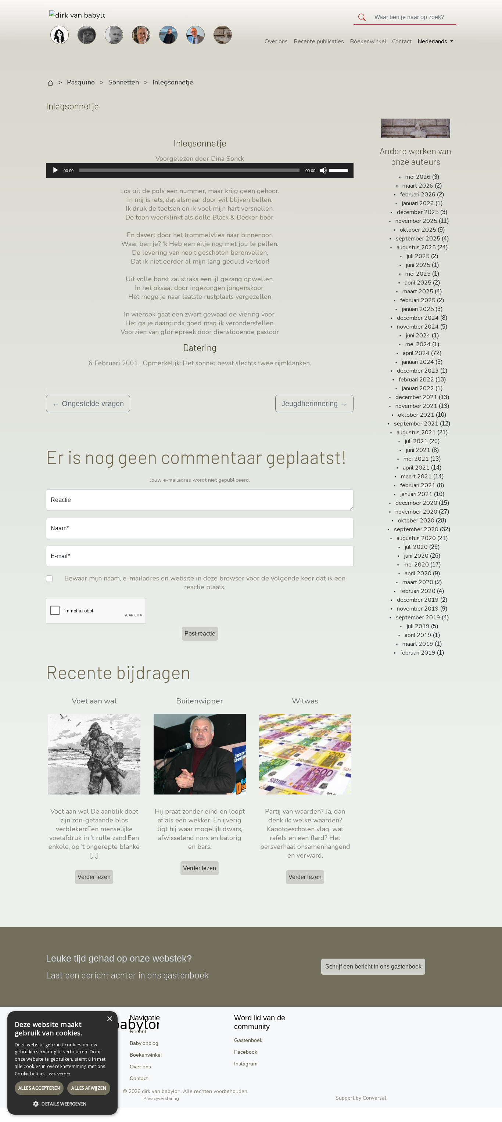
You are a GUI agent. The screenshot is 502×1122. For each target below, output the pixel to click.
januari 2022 (418, 388)
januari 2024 (418, 362)
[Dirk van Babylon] (168, 34)
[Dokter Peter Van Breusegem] (195, 34)
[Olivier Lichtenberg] (114, 34)
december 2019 (418, 600)
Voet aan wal (94, 701)
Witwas (305, 701)
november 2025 (416, 221)
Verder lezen (94, 877)
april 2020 (418, 573)
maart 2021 (416, 477)
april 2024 (416, 353)
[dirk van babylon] (63, 15)
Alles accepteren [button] (39, 1088)
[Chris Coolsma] (141, 34)
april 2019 (418, 635)
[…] (94, 855)
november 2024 (418, 327)
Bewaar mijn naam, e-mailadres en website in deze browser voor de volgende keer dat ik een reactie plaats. (204, 582)
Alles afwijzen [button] (88, 1088)
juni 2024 (418, 336)
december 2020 (416, 503)
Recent (138, 1031)
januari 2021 (416, 494)
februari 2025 (417, 300)
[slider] (339, 169)
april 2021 (416, 468)
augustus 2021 (416, 432)
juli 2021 (416, 441)
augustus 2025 (416, 247)
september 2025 (418, 239)
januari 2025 (418, 309)
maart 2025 (417, 291)
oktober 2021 (416, 415)
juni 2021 (418, 450)
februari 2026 (417, 195)
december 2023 (418, 371)
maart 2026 (417, 186)
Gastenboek (248, 1040)
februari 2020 (417, 591)
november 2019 (418, 609)
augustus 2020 (416, 538)
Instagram (246, 1064)
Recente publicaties (319, 41)
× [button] (109, 1019)
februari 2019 (417, 653)
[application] (200, 170)
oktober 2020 (416, 521)
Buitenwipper (199, 701)
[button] (62, 1103)
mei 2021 (416, 459)
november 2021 (416, 406)
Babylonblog (144, 1043)
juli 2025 (418, 256)
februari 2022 (416, 380)
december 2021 (416, 397)
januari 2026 (418, 203)
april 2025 (418, 283)
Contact (402, 41)
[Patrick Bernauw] (86, 34)
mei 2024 (418, 344)
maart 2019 (417, 644)
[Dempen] (323, 170)
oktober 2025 (418, 230)
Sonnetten (123, 82)
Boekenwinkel (368, 41)
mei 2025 (418, 274)
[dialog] (62, 1063)
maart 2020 (417, 582)
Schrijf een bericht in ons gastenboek (373, 966)
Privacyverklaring (161, 1098)
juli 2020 (416, 547)
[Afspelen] (55, 170)
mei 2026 (418, 177)
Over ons (276, 41)
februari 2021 (417, 485)
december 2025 (418, 212)
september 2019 (418, 618)
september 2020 (416, 529)
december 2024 (418, 318)
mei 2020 (416, 565)
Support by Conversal (361, 1097)
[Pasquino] (222, 34)
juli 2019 (418, 626)
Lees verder (58, 1074)
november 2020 (416, 512)
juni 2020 (416, 556)
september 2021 (416, 424)
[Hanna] (59, 34)
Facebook (245, 1052)
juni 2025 (418, 265)
